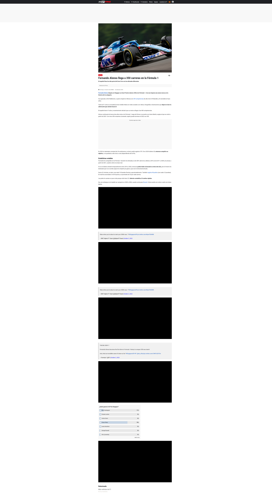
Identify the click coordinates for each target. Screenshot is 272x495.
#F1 (136, 353)
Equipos (156, 2)
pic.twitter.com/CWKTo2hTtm (152, 353)
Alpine (100, 75)
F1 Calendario (144, 2)
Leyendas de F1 (163, 2)
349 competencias (138, 99)
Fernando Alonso (103, 93)
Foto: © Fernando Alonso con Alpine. (106, 71)
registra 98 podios (152, 172)
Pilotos (151, 2)
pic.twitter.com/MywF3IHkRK (145, 234)
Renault (145, 182)
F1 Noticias (127, 2)
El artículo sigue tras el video (135, 120)
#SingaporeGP (133, 234)
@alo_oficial (140, 353)
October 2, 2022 (128, 238)
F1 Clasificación (135, 2)
